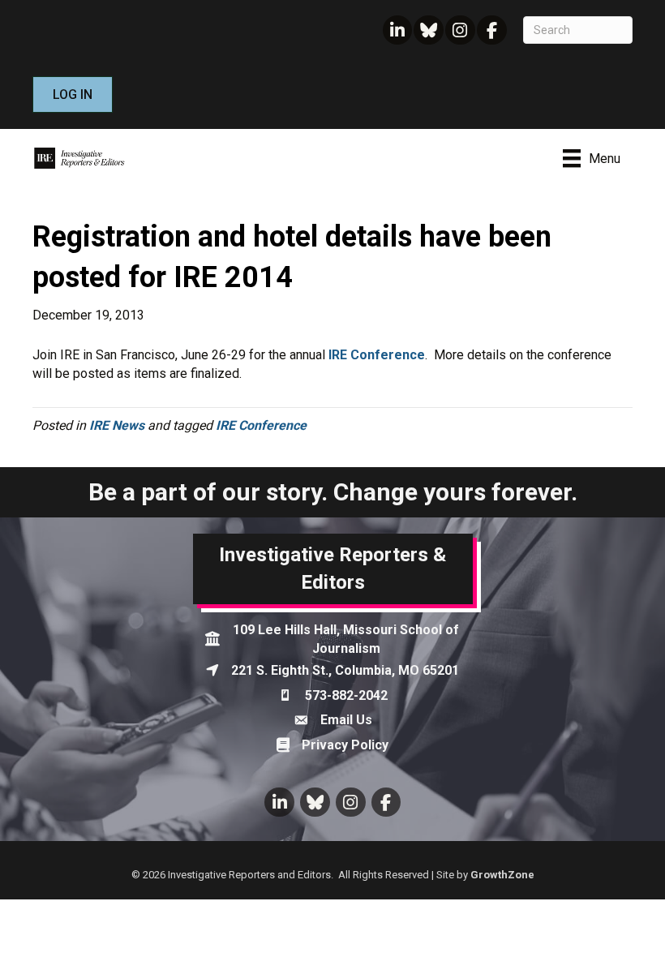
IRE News (116, 425)
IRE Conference (376, 355)
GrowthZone (502, 875)
